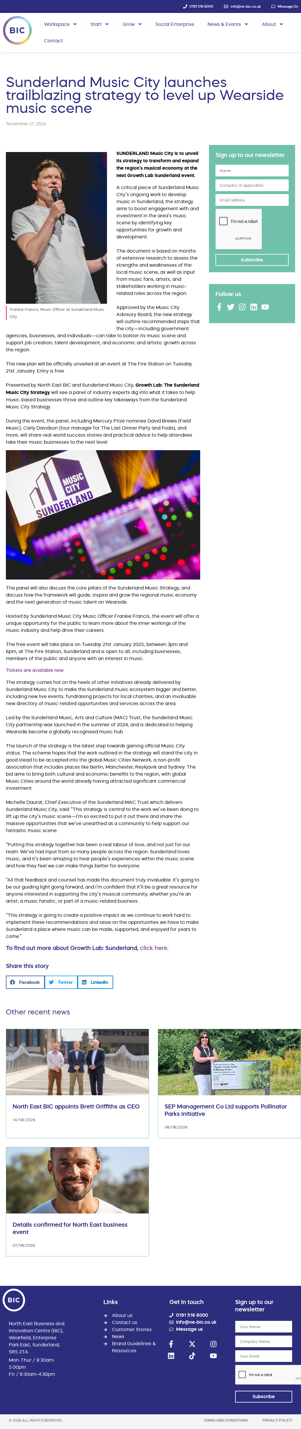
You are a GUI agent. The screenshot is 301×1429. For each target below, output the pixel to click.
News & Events (224, 24)
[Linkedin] (253, 307)
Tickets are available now (34, 670)
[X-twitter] (192, 1344)
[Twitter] (231, 307)
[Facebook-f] (219, 307)
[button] (25, 982)
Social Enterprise (174, 24)
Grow (129, 24)
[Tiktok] (192, 1355)
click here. (154, 948)
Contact (53, 41)
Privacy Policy (277, 1420)
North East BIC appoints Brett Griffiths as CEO (76, 1106)
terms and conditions (225, 1420)
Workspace (57, 24)
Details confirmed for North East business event (70, 1228)
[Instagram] (242, 307)
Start (96, 24)
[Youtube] (265, 307)
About (269, 24)
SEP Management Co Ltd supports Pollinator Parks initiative (226, 1110)
